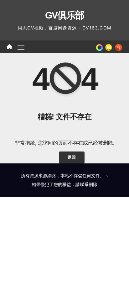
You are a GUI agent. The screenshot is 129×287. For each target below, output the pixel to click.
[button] (118, 47)
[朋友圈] (99, 46)
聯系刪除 (88, 184)
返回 (72, 157)
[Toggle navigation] (21, 47)
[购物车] (108, 46)
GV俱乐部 (64, 15)
